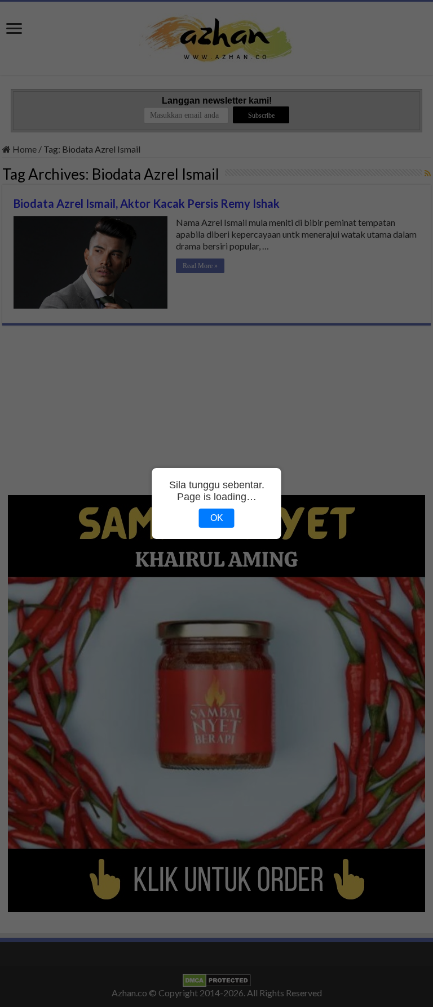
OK (216, 518)
